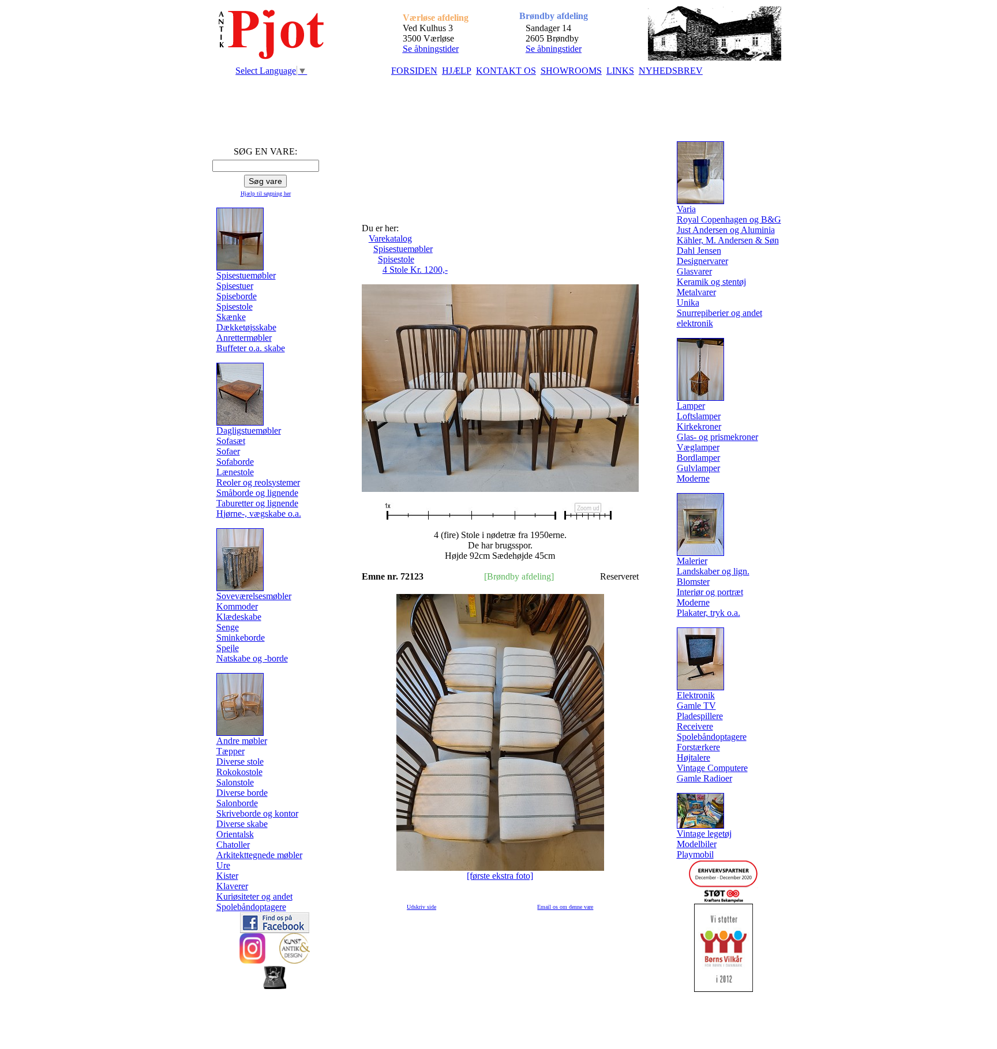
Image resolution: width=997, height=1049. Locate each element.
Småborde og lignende (257, 493)
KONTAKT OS (506, 71)
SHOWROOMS (571, 71)
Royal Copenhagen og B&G (729, 219)
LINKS (620, 71)
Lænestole (235, 472)
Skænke (231, 317)
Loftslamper (699, 416)
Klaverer (232, 886)
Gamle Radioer (704, 778)
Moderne (693, 478)
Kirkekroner (699, 426)
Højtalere (693, 757)
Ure (223, 865)
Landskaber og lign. (713, 571)
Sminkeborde (240, 637)
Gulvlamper (698, 468)
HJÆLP (456, 71)
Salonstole (235, 782)
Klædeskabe (238, 617)
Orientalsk (235, 834)
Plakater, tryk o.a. (708, 613)
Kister (227, 876)
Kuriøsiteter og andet (254, 896)
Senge (227, 627)
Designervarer (702, 261)
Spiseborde (236, 296)
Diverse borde (242, 793)
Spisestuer (234, 286)
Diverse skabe (242, 824)
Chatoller (233, 844)
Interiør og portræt (710, 592)
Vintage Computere (712, 768)
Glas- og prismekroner (717, 437)
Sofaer (228, 451)
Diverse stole (240, 761)
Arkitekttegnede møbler (259, 855)
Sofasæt (230, 441)
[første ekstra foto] (500, 876)
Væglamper (698, 447)
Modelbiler (697, 844)
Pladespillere (700, 716)
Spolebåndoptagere (251, 907)
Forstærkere (698, 747)
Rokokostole (239, 772)
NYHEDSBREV (671, 71)
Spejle (227, 648)
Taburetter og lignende (257, 503)
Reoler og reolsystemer (258, 482)
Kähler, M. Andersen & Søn (728, 240)
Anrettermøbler (244, 338)
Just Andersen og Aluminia (726, 230)
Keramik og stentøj (711, 282)
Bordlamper (698, 458)
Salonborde (237, 803)
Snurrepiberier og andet (719, 313)
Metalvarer (696, 292)
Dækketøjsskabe (246, 327)
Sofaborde (235, 462)
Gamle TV (696, 705)
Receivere (695, 726)
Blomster (693, 581)
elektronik (695, 323)
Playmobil (695, 854)
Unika (688, 302)
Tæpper (230, 751)
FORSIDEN (414, 71)
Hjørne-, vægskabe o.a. (258, 513)
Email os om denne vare (565, 907)
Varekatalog (390, 238)
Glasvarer (694, 271)
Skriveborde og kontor (257, 813)
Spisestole (234, 306)
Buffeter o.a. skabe (250, 348)
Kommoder (237, 606)
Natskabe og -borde (252, 658)
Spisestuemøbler (403, 249)
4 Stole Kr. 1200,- (415, 270)
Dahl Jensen (699, 250)
